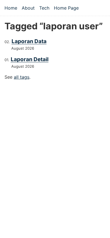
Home (11, 8)
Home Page (66, 8)
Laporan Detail (30, 59)
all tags (21, 77)
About (28, 8)
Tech (44, 8)
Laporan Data (29, 41)
